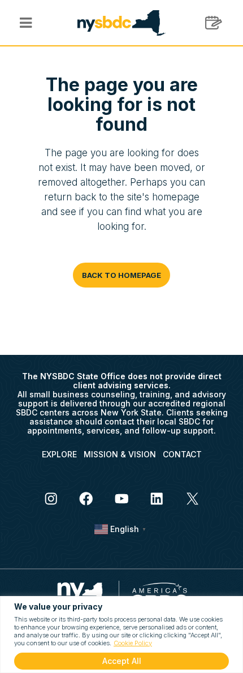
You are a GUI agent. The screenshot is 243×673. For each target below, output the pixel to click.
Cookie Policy (133, 643)
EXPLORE (59, 454)
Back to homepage (121, 275)
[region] (121, 634)
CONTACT (182, 454)
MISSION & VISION (120, 454)
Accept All (121, 661)
